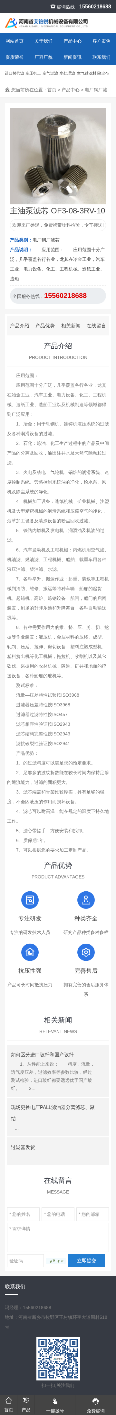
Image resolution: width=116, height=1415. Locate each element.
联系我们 (101, 57)
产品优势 (45, 325)
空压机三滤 (33, 76)
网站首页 (14, 41)
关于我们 (43, 41)
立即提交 (86, 1260)
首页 (51, 89)
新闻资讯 (72, 57)
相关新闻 (71, 325)
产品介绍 (19, 325)
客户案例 (101, 41)
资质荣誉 (14, 57)
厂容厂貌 (43, 57)
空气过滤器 (50, 76)
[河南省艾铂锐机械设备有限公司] (47, 23)
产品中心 (72, 41)
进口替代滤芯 (14, 76)
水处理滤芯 (67, 76)
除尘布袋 (103, 76)
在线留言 (96, 325)
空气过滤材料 (86, 76)
